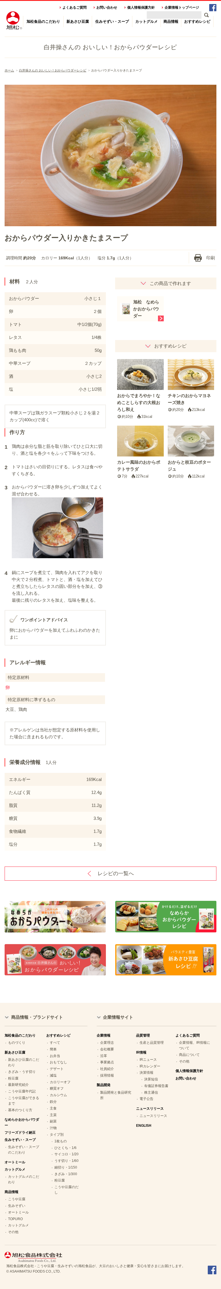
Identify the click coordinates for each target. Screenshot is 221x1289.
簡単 (53, 1049)
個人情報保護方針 (141, 7)
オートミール (15, 1162)
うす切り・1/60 (66, 1161)
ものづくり (16, 1043)
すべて (55, 1043)
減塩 (53, 1075)
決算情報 (146, 1073)
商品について (189, 1055)
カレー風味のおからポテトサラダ (138, 469)
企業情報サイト (118, 1017)
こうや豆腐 (16, 1199)
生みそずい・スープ (112, 21)
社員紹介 (107, 1069)
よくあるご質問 (74, 7)
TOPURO (15, 1219)
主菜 (53, 1115)
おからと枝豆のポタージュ (189, 469)
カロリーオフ (60, 1082)
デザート (57, 1069)
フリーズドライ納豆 (20, 1133)
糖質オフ (57, 1088)
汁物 (53, 1128)
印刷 (210, 257)
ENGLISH (143, 1126)
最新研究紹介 (18, 1085)
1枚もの (60, 1141)
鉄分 (53, 1102)
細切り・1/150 (65, 1167)
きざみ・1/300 (65, 1174)
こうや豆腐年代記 (22, 1091)
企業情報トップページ (182, 7)
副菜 (53, 1121)
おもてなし (58, 1062)
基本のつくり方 (20, 1110)
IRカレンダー (150, 1066)
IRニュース (148, 1060)
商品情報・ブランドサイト (37, 1017)
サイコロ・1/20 (66, 1154)
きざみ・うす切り (22, 1072)
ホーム (9, 70)
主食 (53, 1108)
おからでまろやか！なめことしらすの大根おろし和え (138, 406)
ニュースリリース (153, 1116)
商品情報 (170, 21)
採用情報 (107, 1075)
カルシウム (58, 1095)
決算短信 (151, 1079)
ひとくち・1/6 (65, 1148)
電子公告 (146, 1099)
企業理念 (107, 1043)
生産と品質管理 (152, 1043)
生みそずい (16, 1206)
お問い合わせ (106, 7)
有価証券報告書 (156, 1086)
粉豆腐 (13, 1078)
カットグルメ (146, 21)
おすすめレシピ (197, 21)
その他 (13, 1232)
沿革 (103, 1056)
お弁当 (55, 1056)
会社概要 (107, 1049)
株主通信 (151, 1092)
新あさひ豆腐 (77, 21)
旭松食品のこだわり (43, 21)
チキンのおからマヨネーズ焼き (189, 402)
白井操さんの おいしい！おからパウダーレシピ (52, 70)
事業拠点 (107, 1062)
